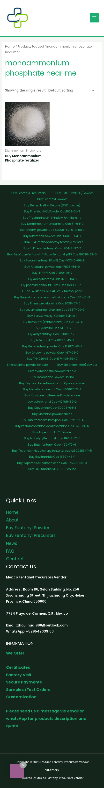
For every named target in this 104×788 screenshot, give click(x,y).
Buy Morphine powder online (52, 414)
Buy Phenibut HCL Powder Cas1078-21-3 (52, 211)
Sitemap (52, 770)
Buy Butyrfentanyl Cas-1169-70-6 (52, 445)
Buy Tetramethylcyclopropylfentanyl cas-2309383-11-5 (52, 451)
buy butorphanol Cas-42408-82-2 (52, 402)
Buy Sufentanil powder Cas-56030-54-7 (52, 236)
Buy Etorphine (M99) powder (77, 365)
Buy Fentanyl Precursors (28, 193)
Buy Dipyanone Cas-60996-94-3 (52, 408)
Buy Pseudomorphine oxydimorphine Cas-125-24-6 (52, 426)
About (12, 520)
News (11, 543)
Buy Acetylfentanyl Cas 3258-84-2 (52, 279)
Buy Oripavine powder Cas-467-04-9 (52, 353)
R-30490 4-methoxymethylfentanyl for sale (52, 242)
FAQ (10, 551)
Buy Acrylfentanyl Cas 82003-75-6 (52, 334)
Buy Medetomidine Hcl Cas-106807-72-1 (52, 389)
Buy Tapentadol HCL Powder (52, 432)
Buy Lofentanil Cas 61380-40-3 (52, 340)
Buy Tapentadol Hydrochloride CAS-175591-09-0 (52, 463)
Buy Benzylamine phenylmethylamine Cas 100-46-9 (52, 297)
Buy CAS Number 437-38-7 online (52, 469)
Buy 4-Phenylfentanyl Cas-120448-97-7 (52, 248)
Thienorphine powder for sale (27, 365)
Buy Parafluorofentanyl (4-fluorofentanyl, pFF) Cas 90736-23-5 (52, 254)
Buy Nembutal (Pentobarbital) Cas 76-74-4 (52, 322)
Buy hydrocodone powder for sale (52, 371)
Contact (15, 559)
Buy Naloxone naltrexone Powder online (52, 395)
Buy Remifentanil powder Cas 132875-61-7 (52, 346)
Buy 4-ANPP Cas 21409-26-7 (52, 273)
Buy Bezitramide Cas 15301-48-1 (52, 457)
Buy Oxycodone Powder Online (52, 377)
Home (10, 46)
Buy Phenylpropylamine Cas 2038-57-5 (52, 303)
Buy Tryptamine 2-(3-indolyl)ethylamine (52, 218)
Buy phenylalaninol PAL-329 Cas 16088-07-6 (52, 285)
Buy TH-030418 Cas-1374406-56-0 (52, 359)
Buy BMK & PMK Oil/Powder (74, 193)
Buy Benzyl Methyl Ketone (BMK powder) (52, 205)
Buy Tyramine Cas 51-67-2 (52, 328)
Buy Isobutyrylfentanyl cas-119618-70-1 (52, 438)
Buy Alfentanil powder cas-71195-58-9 (52, 267)
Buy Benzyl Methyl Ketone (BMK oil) (52, 316)
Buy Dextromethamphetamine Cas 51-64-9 (52, 224)
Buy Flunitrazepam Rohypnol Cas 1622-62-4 (52, 420)
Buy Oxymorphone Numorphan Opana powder (52, 383)
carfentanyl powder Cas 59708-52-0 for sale (52, 230)
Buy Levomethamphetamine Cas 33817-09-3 (52, 310)
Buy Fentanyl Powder (52, 199)
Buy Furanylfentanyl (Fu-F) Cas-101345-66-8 (52, 260)
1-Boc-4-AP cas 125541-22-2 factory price (52, 291)
